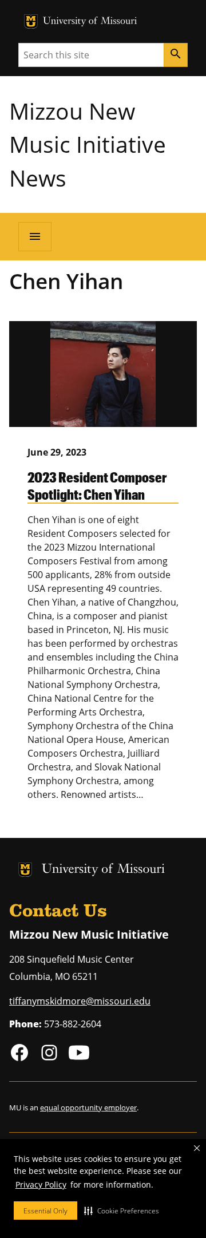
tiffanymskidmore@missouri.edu (79, 1001)
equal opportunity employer (88, 1107)
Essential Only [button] (45, 1211)
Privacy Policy (40, 1184)
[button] (121, 1210)
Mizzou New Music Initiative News (87, 144)
